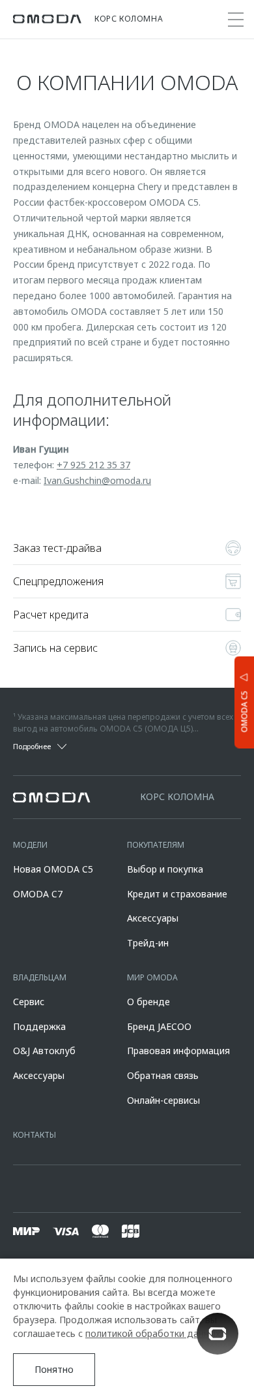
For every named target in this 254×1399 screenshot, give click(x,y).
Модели (30, 844)
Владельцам (39, 977)
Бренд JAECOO (159, 1026)
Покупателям (155, 844)
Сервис (28, 1001)
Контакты (34, 1134)
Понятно (54, 1369)
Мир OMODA (152, 977)
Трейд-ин (148, 943)
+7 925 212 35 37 (93, 464)
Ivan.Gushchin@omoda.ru (97, 480)
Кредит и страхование (177, 894)
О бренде (148, 1001)
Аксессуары (152, 918)
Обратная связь (163, 1075)
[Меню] (236, 19)
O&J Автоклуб (44, 1050)
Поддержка (39, 1026)
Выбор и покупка (165, 869)
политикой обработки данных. (153, 1333)
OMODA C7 (38, 894)
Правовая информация (178, 1050)
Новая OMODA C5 (53, 869)
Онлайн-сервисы (163, 1100)
